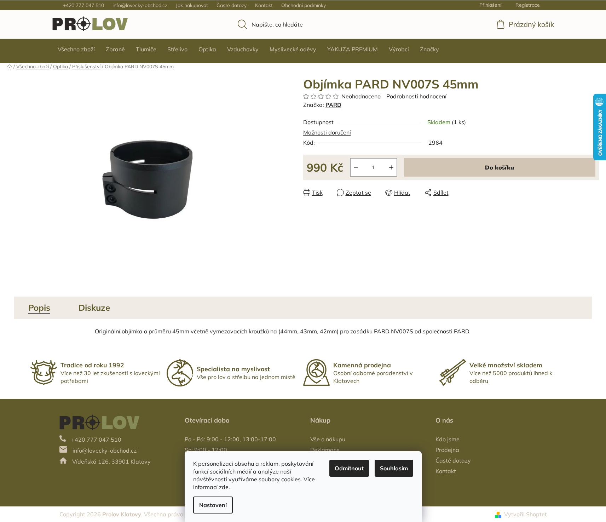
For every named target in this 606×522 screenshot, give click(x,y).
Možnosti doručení (327, 132)
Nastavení (213, 505)
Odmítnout (349, 468)
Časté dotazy (232, 5)
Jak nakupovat (192, 5)
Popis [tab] (39, 307)
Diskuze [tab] (94, 307)
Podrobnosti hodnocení (416, 96)
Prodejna (447, 449)
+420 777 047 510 (83, 5)
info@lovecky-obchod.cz (139, 5)
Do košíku (499, 167)
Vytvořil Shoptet (525, 514)
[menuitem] (76, 49)
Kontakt (264, 5)
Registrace (527, 5)
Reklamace (325, 449)
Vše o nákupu (327, 439)
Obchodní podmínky (303, 5)
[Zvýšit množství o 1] (391, 167)
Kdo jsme (447, 439)
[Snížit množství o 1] (356, 167)
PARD (333, 104)
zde (224, 487)
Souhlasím (394, 468)
